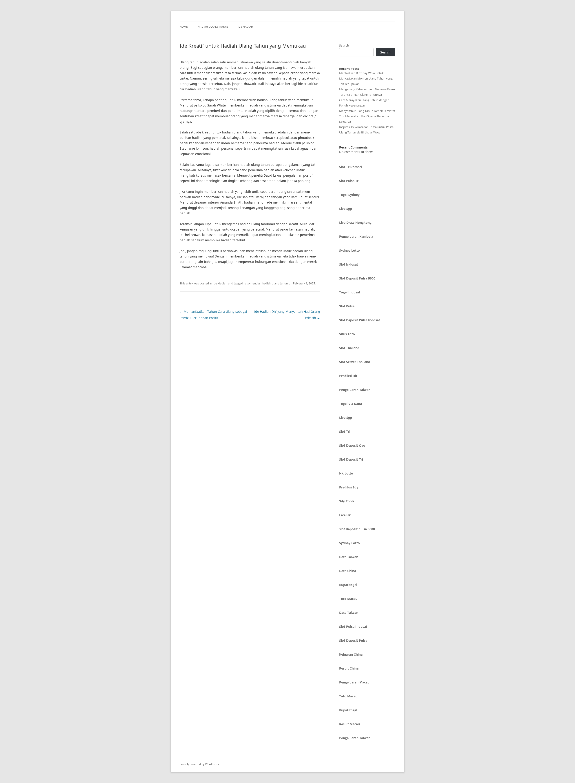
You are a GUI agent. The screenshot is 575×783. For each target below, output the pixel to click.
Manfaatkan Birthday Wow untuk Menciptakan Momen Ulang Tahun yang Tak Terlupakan (366, 78)
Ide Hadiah (245, 27)
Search (344, 45)
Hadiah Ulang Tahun (213, 27)
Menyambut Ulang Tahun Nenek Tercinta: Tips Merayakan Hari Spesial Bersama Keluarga (367, 116)
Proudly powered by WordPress (199, 764)
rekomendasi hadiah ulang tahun (266, 283)
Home (184, 27)
